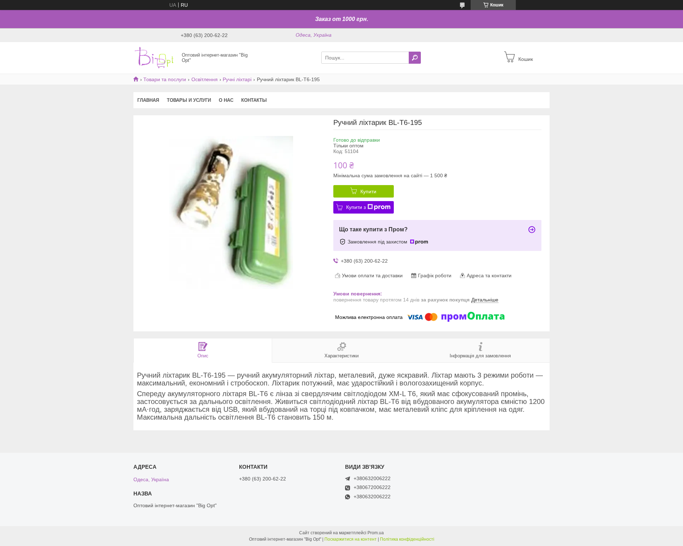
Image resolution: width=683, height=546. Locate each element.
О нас (226, 100)
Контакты (254, 100)
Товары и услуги (189, 100)
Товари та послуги (164, 79)
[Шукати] (415, 58)
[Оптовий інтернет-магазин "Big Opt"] (155, 57)
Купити (368, 191)
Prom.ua (375, 532)
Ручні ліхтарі (237, 79)
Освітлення (204, 79)
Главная (148, 100)
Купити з (356, 207)
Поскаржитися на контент (350, 539)
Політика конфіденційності (407, 539)
